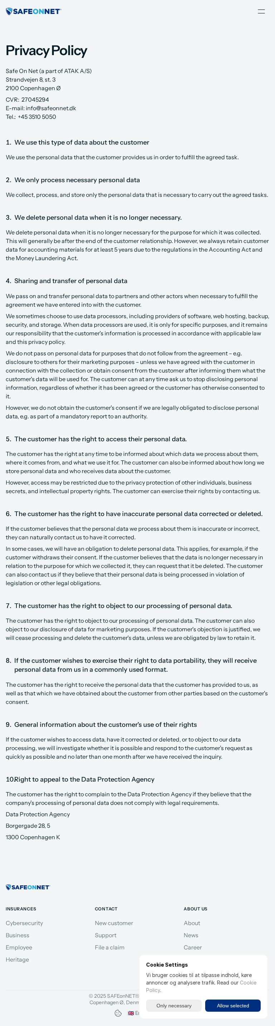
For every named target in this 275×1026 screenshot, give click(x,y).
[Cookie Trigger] (118, 1013)
